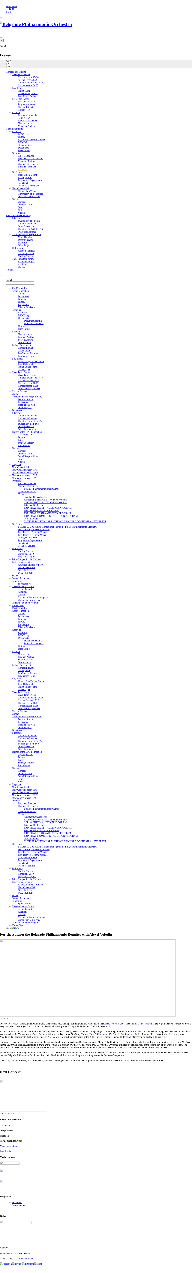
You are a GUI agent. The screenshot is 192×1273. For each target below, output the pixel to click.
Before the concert (20, 99)
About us (16, 310)
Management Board (27, 175)
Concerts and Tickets (16, 71)
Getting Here (24, 109)
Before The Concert (21, 345)
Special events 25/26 (28, 80)
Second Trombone (20, 578)
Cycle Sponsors (25, 434)
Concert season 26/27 (28, 85)
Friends (21, 440)
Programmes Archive (28, 115)
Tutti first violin (31, 518)
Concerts (22, 202)
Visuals (21, 212)
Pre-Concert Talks (26, 101)
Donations (17, 410)
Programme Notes (26, 104)
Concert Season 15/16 (28, 380)
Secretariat (23, 183)
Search (15, 575)
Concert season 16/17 (28, 383)
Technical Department (28, 185)
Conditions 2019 (26, 253)
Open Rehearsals (26, 226)
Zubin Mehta (24, 445)
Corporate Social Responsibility (27, 234)
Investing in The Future (29, 221)
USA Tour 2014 (25, 573)
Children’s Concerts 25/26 (30, 82)
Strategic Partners (26, 442)
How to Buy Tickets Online (31, 361)
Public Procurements (34, 323)
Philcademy (17, 248)
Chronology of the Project (30, 193)
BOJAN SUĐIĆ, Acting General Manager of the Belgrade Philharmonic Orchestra (57, 526)
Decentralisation (25, 240)
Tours (20, 207)
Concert (22, 267)
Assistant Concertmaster (35, 497)
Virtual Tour (18, 605)
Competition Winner (27, 191)
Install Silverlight (26, 364)
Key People (23, 304)
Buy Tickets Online (27, 96)
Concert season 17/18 (28, 386)
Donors (21, 437)
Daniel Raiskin (145, 1023)
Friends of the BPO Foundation (27, 432)
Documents (23, 147)
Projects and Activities (22, 562)
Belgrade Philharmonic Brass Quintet (41, 489)
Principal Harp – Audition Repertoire (41, 510)
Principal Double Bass (34, 505)
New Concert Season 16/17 (25, 470)
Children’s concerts (27, 223)
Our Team (17, 172)
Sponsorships (24, 583)
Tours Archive (25, 118)
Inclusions (23, 402)
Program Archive (26, 337)
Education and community (18, 215)
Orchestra (16, 153)
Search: (3, 46)
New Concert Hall (20, 188)
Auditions (22, 264)
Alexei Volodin (111, 1023)
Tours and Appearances (29, 388)
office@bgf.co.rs (26, 1258)
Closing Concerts (26, 256)
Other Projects (25, 245)
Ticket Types (24, 90)
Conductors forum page (29, 600)
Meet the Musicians (27, 161)
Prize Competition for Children (26, 559)
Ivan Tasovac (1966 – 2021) (31, 139)
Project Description (27, 556)
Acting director (25, 177)
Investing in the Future (28, 423)
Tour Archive (24, 342)
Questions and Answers (29, 196)
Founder (22, 299)
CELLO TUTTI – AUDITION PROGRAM (45, 502)
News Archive (25, 123)
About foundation (20, 291)
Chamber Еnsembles (28, 486)
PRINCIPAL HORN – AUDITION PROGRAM (47, 513)
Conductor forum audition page (33, 597)
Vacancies (22, 169)
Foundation (11, 6)
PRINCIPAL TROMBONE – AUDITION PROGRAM (51, 516)
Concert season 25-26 (28, 77)
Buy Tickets (17, 88)
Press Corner (24, 150)
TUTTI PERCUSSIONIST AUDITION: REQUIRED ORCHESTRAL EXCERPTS (65, 521)
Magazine (16, 464)
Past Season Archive (27, 120)
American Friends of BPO (30, 564)
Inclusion (22, 242)
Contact (9, 269)
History (21, 137)
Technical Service (26, 545)
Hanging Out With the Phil (30, 229)
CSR (20, 210)
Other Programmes (27, 231)
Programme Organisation (30, 180)
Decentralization (25, 399)
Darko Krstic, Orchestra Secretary (34, 529)
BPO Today (23, 134)
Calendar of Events (21, 74)
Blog (8, 12)
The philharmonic (14, 128)
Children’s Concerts (27, 415)
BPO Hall (22, 142)
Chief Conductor (26, 156)
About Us (16, 131)
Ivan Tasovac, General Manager (33, 532)
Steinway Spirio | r (27, 145)
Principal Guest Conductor (30, 158)
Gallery (15, 199)
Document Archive (33, 320)
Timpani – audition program (25, 602)
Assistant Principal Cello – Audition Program (45, 499)
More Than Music (26, 237)
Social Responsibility (28, 456)
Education (17, 218)
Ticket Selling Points (28, 93)
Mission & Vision (26, 307)
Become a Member (27, 166)
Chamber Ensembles (28, 164)
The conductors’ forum (23, 259)
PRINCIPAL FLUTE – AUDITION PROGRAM (48, 508)
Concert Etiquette (26, 107)
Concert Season (19, 391)
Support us (17, 581)
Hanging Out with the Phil (30, 421)
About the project (26, 250)
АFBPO (10, 9)
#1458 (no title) (19, 288)
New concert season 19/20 (24, 478)
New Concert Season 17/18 (25, 472)
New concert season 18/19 (24, 475)
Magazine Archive (26, 126)
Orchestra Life (25, 204)
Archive (16, 112)
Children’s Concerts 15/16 (30, 377)
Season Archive (25, 339)
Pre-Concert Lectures (28, 353)
